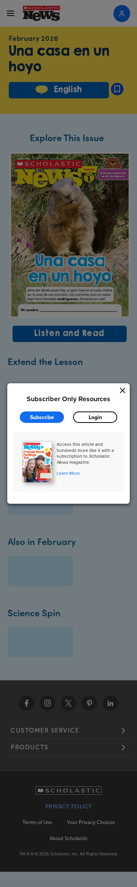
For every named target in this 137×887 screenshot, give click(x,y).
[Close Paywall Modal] (122, 390)
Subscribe (42, 417)
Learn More (68, 473)
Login (95, 417)
